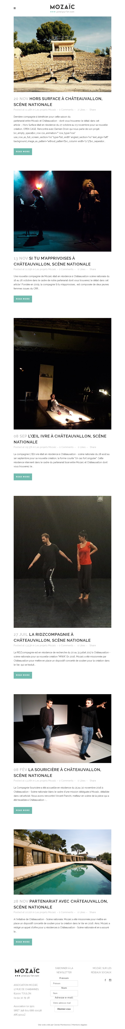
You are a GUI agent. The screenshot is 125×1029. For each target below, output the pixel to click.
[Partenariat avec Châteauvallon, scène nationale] (62, 862)
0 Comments (66, 109)
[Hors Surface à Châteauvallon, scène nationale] (62, 54)
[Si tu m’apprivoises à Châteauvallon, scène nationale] (62, 211)
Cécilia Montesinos (62, 1025)
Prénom (64, 978)
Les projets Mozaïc (45, 109)
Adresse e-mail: (64, 997)
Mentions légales (79, 1025)
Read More (23, 152)
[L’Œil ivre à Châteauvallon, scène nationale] (62, 373)
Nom (64, 988)
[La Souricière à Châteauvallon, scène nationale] (62, 728)
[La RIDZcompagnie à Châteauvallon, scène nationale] (62, 562)
